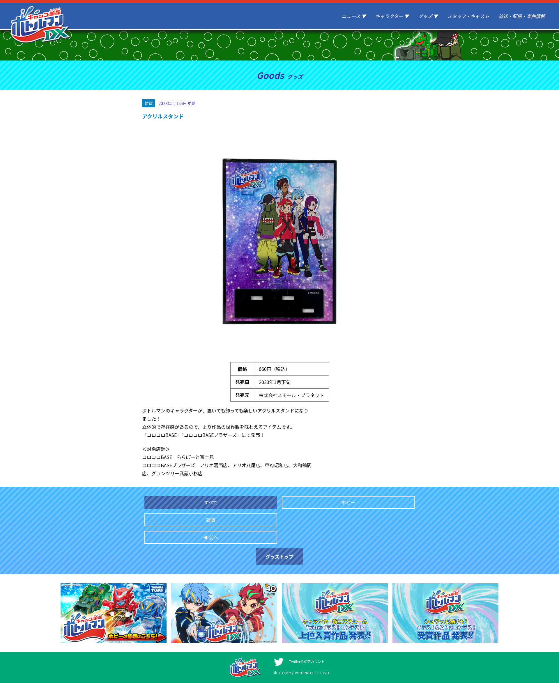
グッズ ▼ (428, 16)
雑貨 (210, 519)
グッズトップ (279, 556)
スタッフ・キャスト (468, 16)
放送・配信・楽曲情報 (521, 16)
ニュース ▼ (354, 16)
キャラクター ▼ (392, 16)
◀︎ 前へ (210, 537)
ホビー (348, 502)
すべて (210, 502)
